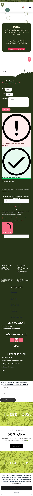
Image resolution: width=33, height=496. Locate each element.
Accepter (16, 488)
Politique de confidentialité (11, 364)
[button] (30, 7)
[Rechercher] (7, 10)
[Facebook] (12, 340)
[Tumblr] (21, 340)
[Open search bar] (5, 3)
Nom (3, 89)
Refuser (16, 492)
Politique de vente (8, 367)
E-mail (4, 93)
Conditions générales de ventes (12, 360)
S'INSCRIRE (7, 232)
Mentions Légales (8, 357)
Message (5, 98)
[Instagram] (16, 340)
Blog (3, 370)
